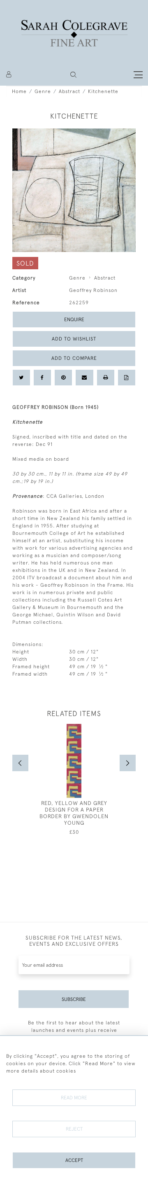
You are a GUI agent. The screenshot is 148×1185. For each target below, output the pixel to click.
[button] (73, 74)
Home (19, 91)
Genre (43, 91)
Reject (74, 1129)
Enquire (74, 319)
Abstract (69, 91)
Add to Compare (74, 358)
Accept (74, 1160)
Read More (74, 1098)
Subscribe (74, 999)
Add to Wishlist (74, 339)
